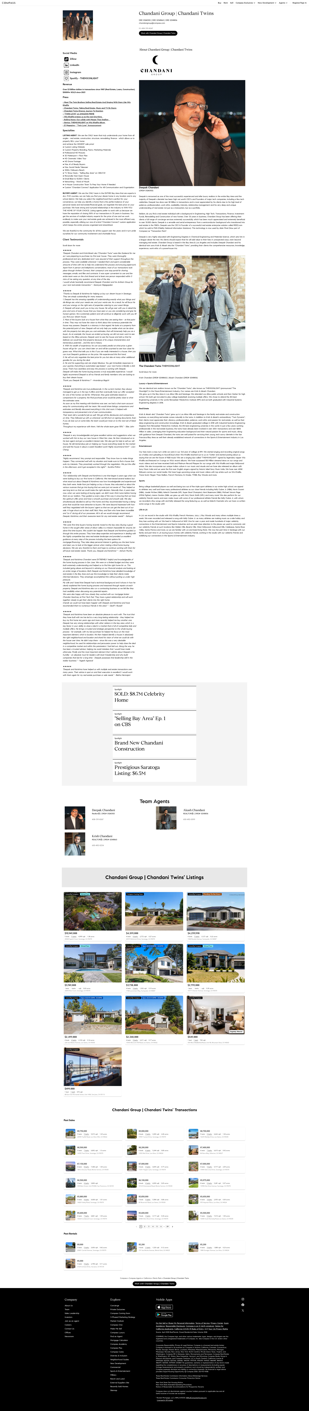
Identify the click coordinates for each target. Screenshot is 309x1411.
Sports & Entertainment (120, 1371)
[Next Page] (172, 1226)
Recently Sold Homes (119, 1386)
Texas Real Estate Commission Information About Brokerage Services (181, 1376)
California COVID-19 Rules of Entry (189, 1329)
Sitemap (113, 1390)
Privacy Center (217, 1323)
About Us (69, 1305)
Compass (123, 1278)
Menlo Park (157, 1278)
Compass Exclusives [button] (244, 3)
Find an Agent (116, 1336)
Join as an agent (72, 1321)
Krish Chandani (102, 836)
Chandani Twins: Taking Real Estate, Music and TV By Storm (90, 108)
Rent (226, 3)
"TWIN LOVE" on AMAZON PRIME (79, 114)
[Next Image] (119, 911)
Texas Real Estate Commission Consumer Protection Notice (178, 1378)
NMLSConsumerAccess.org (196, 1398)
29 (168, 1227)
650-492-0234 (98, 845)
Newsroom (69, 1336)
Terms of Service (202, 1323)
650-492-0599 (189, 819)
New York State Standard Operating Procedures (174, 1385)
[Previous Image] (67, 911)
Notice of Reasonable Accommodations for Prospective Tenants (180, 1387)
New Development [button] (266, 3)
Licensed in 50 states (165, 1400)
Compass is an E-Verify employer (200, 1326)
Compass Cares (117, 1352)
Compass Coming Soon (120, 1313)
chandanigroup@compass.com (152, 23)
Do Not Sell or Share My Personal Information (175, 1323)
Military (113, 1375)
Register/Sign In (300, 3)
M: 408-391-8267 (146, 28)
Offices (68, 1332)
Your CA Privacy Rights (218, 1329)
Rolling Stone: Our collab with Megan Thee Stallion (86, 119)
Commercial (115, 1367)
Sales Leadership (72, 1313)
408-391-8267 (97, 819)
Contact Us (69, 1329)
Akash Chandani (194, 810)
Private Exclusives (117, 1309)
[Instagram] (242, 1298)
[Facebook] (242, 1304)
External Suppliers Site (119, 1382)
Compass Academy (118, 1344)
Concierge (114, 1305)
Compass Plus (116, 1348)
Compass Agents (135, 1278)
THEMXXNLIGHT (171, 366)
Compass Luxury (117, 1332)
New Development (118, 1363)
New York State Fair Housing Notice (169, 1382)
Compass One (116, 1325)
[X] (242, 1310)
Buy (219, 3)
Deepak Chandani (103, 810)
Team (67, 1309)
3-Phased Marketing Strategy (122, 1317)
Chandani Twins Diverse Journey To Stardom (83, 111)
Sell (231, 3)
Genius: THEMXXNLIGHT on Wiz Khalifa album (84, 122)
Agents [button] (282, 3)
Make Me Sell (116, 1329)
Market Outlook (117, 1321)
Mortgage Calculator (119, 1340)
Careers (68, 1325)
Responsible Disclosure (175, 1326)
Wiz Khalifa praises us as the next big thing (83, 117)
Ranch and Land (117, 1379)
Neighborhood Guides (119, 1359)
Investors (68, 1317)
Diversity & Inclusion (118, 1356)
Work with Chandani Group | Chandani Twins (158, 33)
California (147, 1278)
